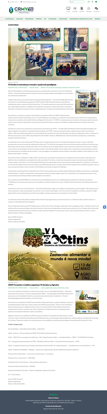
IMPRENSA (97, 19)
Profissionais (29, 19)
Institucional (10, 19)
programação (49, 288)
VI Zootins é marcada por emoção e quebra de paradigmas (32, 84)
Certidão (81, 11)
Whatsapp (89, 11)
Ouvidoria (96, 11)
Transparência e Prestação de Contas (81, 19)
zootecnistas (71, 87)
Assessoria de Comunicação (17, 87)
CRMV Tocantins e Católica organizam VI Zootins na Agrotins (33, 285)
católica (43, 288)
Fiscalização (52, 19)
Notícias (32, 87)
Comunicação (63, 19)
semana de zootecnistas (55, 87)
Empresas (39, 19)
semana (55, 288)
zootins (78, 87)
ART (45, 19)
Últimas (36, 87)
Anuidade (74, 11)
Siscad (68, 11)
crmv (47, 87)
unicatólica (65, 87)
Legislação (19, 19)
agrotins (43, 87)
